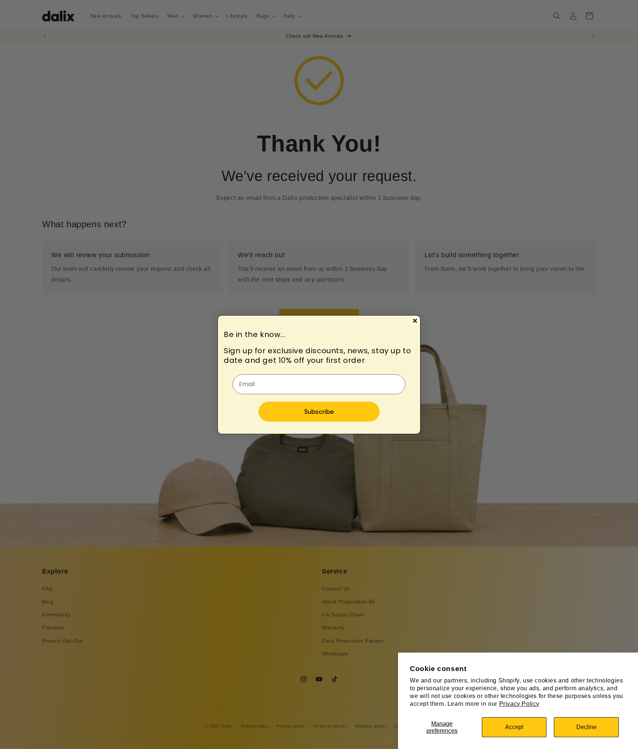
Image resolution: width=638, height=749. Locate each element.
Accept (514, 727)
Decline (586, 727)
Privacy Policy (519, 704)
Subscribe (319, 411)
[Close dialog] (415, 320)
